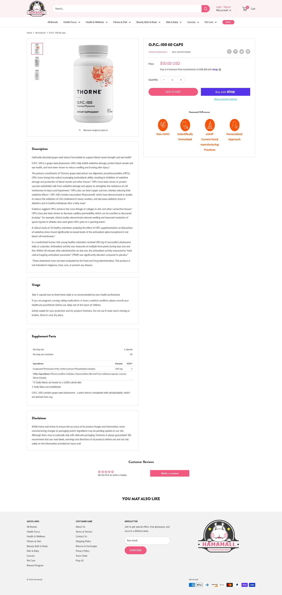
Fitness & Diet (120, 22)
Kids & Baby (172, 22)
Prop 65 (80, 560)
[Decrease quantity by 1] (163, 79)
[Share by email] (248, 51)
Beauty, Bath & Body (146, 22)
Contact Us (81, 536)
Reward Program (35, 565)
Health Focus (70, 22)
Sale (228, 22)
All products (40, 32)
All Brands (53, 22)
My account (222, 10)
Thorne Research (158, 52)
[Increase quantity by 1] (181, 79)
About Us (80, 526)
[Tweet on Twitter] (241, 51)
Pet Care (209, 22)
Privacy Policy (82, 550)
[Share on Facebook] (229, 51)
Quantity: (153, 79)
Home (29, 32)
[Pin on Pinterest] (235, 51)
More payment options (225, 99)
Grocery (191, 22)
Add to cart (173, 91)
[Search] (206, 8)
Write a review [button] (169, 473)
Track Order (81, 555)
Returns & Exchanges (86, 546)
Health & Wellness (95, 22)
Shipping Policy (83, 541)
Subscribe (136, 550)
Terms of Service (84, 531)
